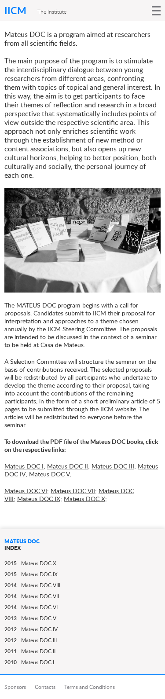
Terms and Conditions (89, 687)
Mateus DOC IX (38, 498)
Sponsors (15, 687)
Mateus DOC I (24, 466)
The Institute (51, 11)
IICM (16, 10)
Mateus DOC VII (73, 491)
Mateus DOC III (113, 466)
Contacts (45, 687)
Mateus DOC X (84, 498)
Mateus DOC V (49, 474)
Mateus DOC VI (25, 491)
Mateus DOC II (67, 466)
